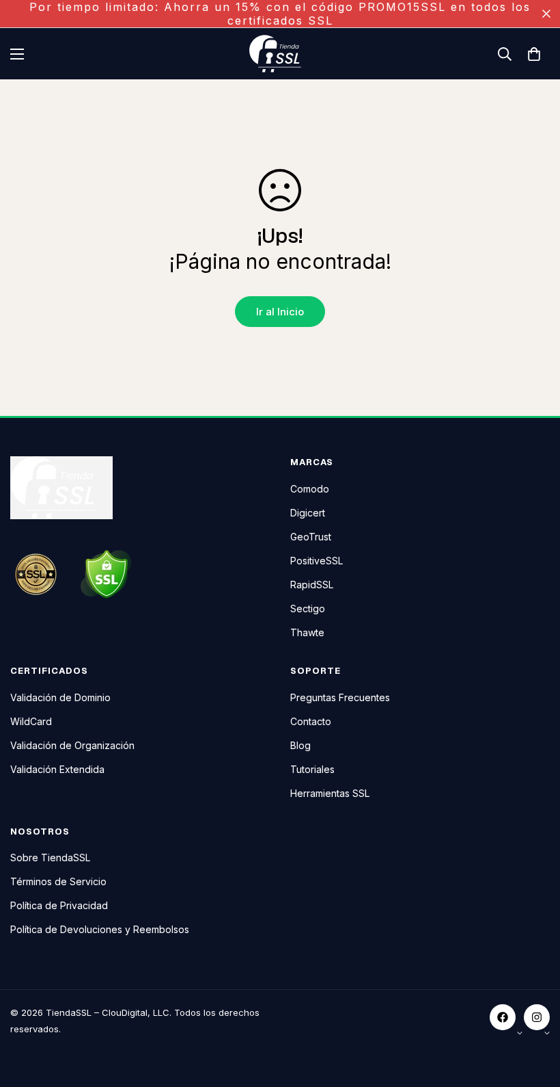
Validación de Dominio (60, 697)
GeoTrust (310, 536)
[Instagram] (537, 1017)
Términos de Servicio (58, 881)
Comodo (309, 489)
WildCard (31, 721)
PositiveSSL (316, 560)
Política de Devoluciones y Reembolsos (99, 929)
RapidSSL (311, 584)
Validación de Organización (72, 745)
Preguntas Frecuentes (340, 697)
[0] (534, 54)
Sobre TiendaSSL (50, 857)
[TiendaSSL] (280, 53)
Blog (300, 745)
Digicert (307, 513)
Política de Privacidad (59, 905)
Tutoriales (312, 769)
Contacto (310, 721)
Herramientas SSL (329, 793)
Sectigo (307, 608)
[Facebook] (503, 1017)
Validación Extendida (57, 769)
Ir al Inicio (280, 311)
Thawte (307, 632)
